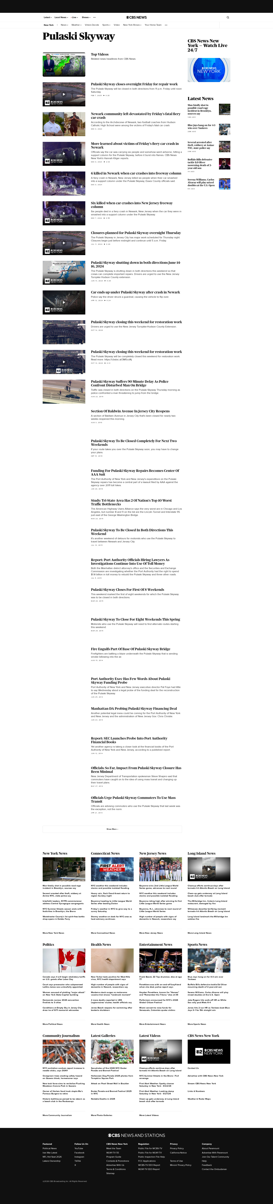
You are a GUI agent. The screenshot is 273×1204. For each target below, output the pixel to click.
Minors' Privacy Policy (180, 1165)
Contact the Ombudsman (214, 1169)
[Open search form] (228, 17)
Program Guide (113, 1157)
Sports (105, 25)
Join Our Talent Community (215, 1157)
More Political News (53, 1024)
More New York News (53, 933)
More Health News (100, 1024)
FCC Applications (147, 1161)
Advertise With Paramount (215, 1153)
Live (74, 17)
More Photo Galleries (101, 1115)
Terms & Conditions (116, 1169)
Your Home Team (153, 25)
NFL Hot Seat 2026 (52, 1157)
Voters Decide (92, 25)
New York (49, 25)
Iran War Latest (50, 1153)
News (64, 25)
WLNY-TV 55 (112, 1153)
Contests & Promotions (117, 1161)
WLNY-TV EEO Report (149, 1169)
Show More (111, 829)
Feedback (207, 1165)
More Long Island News (199, 933)
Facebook (79, 1153)
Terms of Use (176, 1161)
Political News (50, 1148)
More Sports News (197, 1024)
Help (204, 1161)
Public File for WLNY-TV (150, 1153)
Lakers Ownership (51, 1161)
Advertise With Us (115, 1165)
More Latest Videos (149, 1115)
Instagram (79, 1157)
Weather (76, 25)
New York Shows (131, 25)
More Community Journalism (57, 1115)
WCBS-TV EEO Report (149, 1165)
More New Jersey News (151, 933)
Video (117, 25)
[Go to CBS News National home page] (136, 17)
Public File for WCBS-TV (150, 1148)
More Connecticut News (103, 933)
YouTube (79, 1148)
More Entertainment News (152, 1024)
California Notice (178, 1153)
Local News (61, 17)
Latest (47, 17)
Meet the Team (113, 1148)
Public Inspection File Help (151, 1157)
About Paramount (210, 1148)
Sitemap (110, 1173)
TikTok (78, 1161)
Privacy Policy (177, 1148)
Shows (85, 17)
